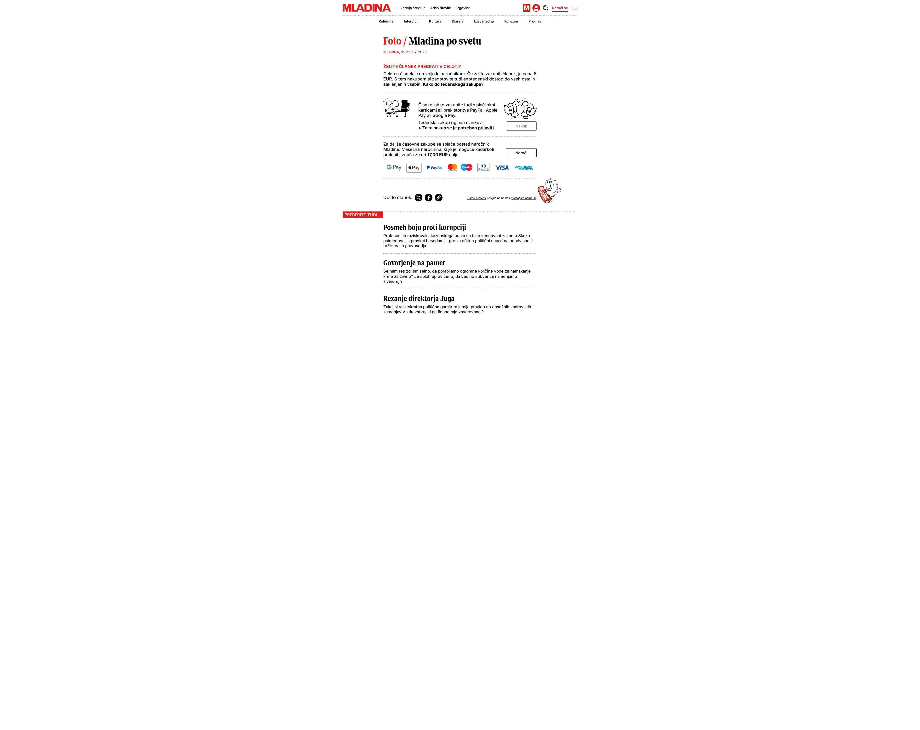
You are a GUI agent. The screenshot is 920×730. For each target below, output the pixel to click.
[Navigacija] (575, 8)
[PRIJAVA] (536, 8)
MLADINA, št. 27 (396, 52)
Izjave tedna (484, 21)
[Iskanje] (546, 8)
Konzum (511, 21)
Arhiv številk (440, 8)
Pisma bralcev (476, 198)
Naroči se (560, 8)
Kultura (435, 21)
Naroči (521, 152)
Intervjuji (411, 21)
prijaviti (486, 127)
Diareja (457, 21)
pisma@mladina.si (523, 198)
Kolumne (386, 21)
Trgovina (463, 8)
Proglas (535, 21)
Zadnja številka (413, 8)
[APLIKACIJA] (526, 8)
